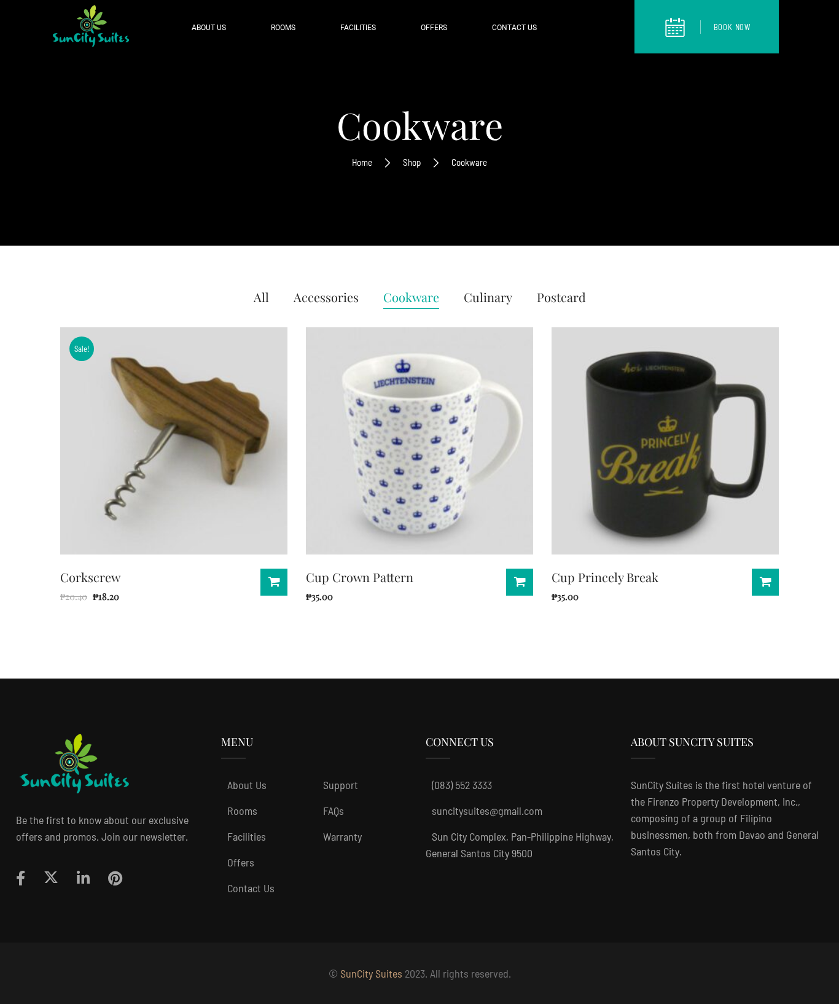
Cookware (411, 297)
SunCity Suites (371, 973)
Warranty (342, 836)
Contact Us (251, 888)
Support (340, 785)
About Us (247, 785)
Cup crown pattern (359, 577)
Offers (240, 862)
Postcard (561, 297)
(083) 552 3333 (462, 785)
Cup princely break (605, 577)
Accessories (326, 297)
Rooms (242, 810)
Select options (765, 582)
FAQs (333, 810)
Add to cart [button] (273, 582)
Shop (412, 162)
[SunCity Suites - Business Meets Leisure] (90, 29)
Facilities (246, 836)
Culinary (488, 297)
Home (362, 162)
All (261, 297)
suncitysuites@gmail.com (487, 810)
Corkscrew (90, 577)
